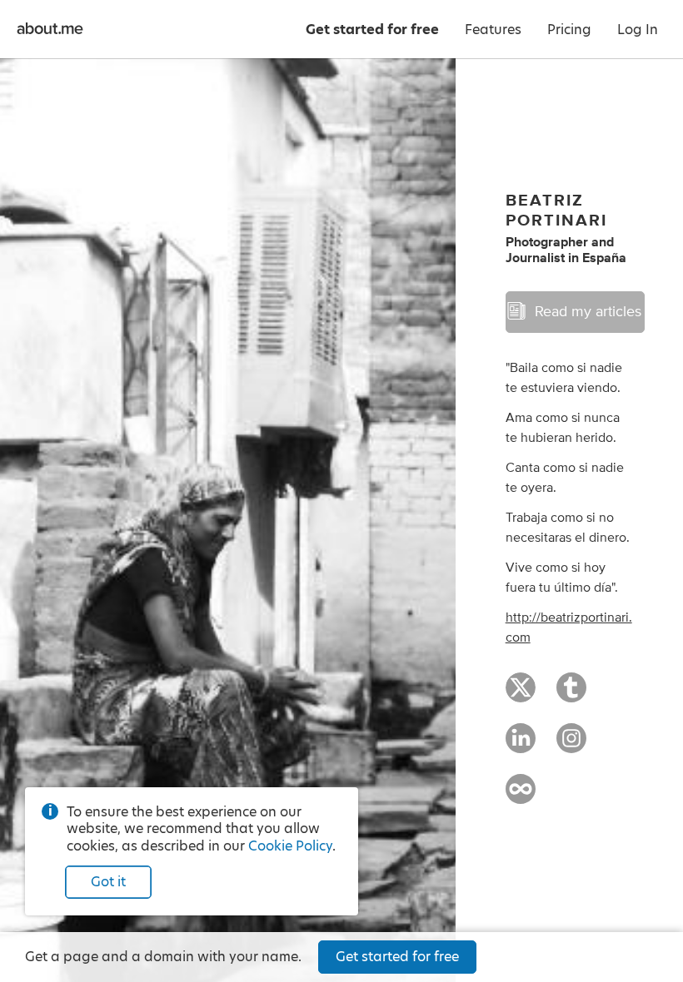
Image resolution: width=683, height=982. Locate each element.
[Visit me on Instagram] (571, 745)
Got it (108, 881)
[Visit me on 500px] (521, 796)
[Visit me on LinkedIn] (521, 745)
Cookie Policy (290, 846)
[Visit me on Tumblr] (571, 694)
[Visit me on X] (521, 694)
